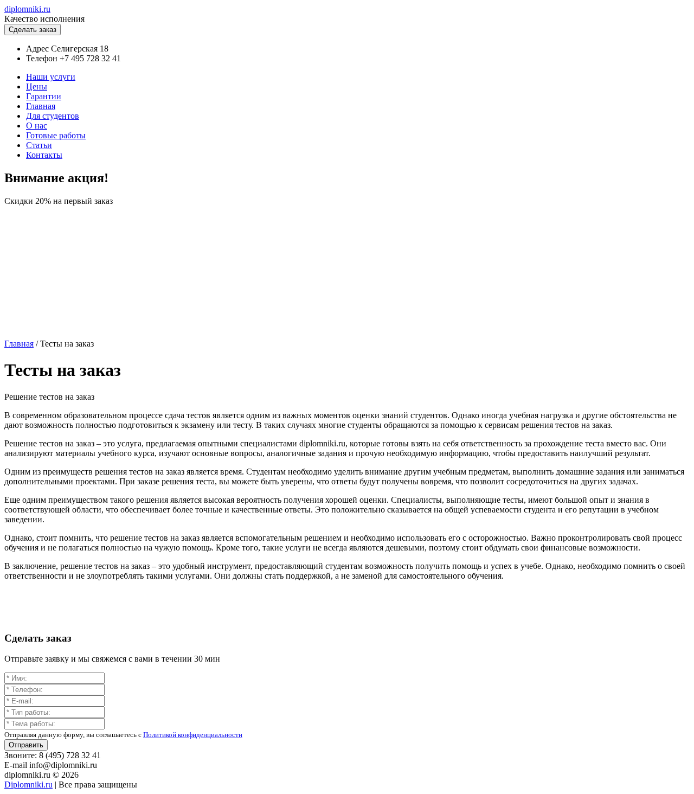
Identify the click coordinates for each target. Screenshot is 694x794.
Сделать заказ (32, 29)
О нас (36, 125)
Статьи (39, 145)
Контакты (44, 154)
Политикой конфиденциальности (192, 735)
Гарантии (43, 96)
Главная (40, 106)
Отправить (26, 745)
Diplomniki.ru (28, 784)
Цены (36, 86)
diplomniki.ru (27, 9)
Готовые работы (56, 135)
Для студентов (52, 115)
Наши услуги (50, 76)
